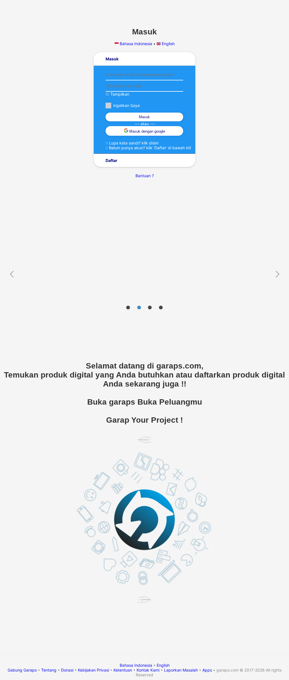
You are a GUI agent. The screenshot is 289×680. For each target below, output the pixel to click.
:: (132, 143)
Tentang (48, 670)
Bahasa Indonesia (136, 43)
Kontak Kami (148, 670)
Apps (207, 670)
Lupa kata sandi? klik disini (133, 143)
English (168, 43)
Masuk (144, 117)
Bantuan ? (144, 175)
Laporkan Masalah (181, 670)
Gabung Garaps (22, 670)
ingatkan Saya (126, 105)
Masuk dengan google (146, 131)
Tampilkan (119, 94)
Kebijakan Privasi (93, 670)
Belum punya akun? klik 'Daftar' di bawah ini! (150, 147)
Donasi (67, 670)
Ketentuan (122, 670)
